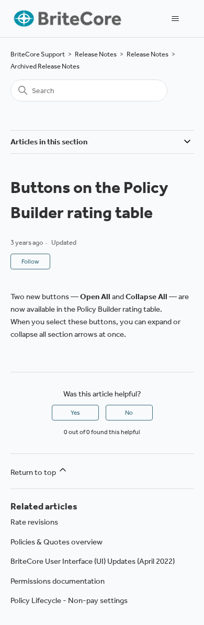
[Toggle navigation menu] (175, 18)
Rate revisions (34, 522)
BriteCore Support (37, 54)
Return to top (34, 472)
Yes (75, 412)
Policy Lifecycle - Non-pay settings (69, 600)
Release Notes (96, 54)
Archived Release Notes (45, 66)
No (129, 412)
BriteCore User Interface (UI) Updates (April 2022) (92, 561)
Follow (30, 261)
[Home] (66, 18)
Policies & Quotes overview (56, 542)
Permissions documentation (57, 581)
